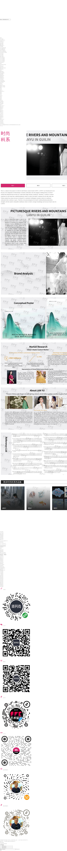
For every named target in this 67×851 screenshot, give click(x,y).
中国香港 (1, 101)
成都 (4, 124)
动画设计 (1, 115)
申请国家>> (2, 73)
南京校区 (1, 576)
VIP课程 (1, 46)
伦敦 (19, 124)
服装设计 (1, 106)
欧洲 (1, 96)
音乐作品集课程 (3, 51)
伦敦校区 (1, 585)
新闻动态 (1, 71)
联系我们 (1, 537)
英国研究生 (2, 77)
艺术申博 (1, 53)
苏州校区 (1, 577)
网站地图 (2, 842)
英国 (1, 93)
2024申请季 (2, 60)
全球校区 (1, 570)
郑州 (11, 124)
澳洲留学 (1, 569)
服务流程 (1, 44)
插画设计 (1, 108)
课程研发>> (2, 45)
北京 (1, 124)
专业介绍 (1, 556)
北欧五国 (1, 562)
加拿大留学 (2, 566)
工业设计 (1, 113)
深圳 (6, 124)
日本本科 (1, 79)
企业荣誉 (1, 536)
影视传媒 (1, 551)
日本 (1, 94)
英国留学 (1, 560)
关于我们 (1, 38)
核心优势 (1, 533)
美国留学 (1, 559)
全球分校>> (2, 123)
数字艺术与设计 (3, 67)
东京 (18, 124)
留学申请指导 (2, 50)
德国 (1, 99)
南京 (8, 124)
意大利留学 (2, 564)
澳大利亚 (1, 102)
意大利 (1, 84)
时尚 (1, 63)
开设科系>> (2, 62)
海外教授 (1, 43)
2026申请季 (2, 57)
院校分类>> (2, 91)
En (2, 125)
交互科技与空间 (3, 64)
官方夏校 (1, 54)
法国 (1, 89)
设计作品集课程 (3, 47)
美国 (1, 92)
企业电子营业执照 (3, 843)
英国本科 (1, 76)
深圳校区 (1, 575)
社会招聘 (1, 538)
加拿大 (1, 83)
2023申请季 (2, 61)
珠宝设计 (1, 114)
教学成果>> (2, 56)
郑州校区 (1, 580)
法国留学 (1, 565)
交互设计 (1, 112)
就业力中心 (2, 119)
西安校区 (1, 582)
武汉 (9, 124)
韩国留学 (1, 563)
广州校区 (1, 574)
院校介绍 (1, 557)
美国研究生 (2, 75)
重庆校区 (1, 583)
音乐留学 (1, 121)
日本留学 (1, 561)
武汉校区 (1, 579)
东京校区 (1, 586)
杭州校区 (1, 578)
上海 (2, 124)
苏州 (16, 124)
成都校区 (1, 584)
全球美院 (1, 103)
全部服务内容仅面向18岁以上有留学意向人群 (8, 840)
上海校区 (1, 573)
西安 (13, 124)
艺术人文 (1, 65)
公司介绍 (1, 532)
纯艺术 (1, 109)
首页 (1, 37)
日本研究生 (2, 80)
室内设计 (1, 110)
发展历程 (1, 535)
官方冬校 (1, 55)
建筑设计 (1, 111)
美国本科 (1, 74)
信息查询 (1, 555)
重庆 (14, 124)
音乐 (1, 70)
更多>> (1, 90)
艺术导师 (1, 42)
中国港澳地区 (2, 81)
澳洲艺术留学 (2, 85)
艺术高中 (1, 120)
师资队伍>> (2, 41)
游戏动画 (1, 66)
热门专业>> (2, 105)
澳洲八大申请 (2, 86)
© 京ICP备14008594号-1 (23, 840)
